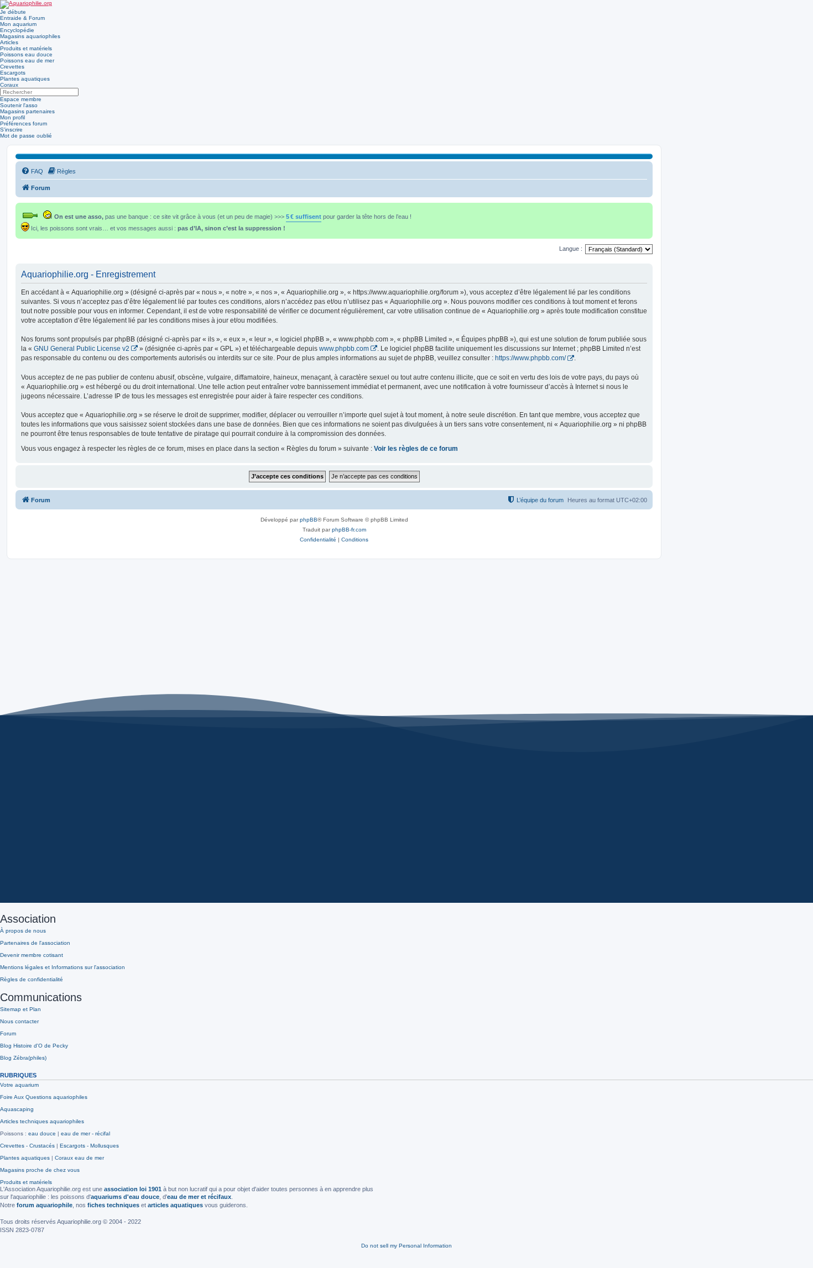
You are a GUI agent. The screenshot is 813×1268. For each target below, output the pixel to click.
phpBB (308, 520)
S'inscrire (11, 130)
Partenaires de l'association (35, 943)
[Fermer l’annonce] (645, 209)
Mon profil (12, 117)
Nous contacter (19, 1021)
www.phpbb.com (344, 348)
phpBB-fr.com (349, 530)
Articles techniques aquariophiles (42, 1121)
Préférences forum (23, 123)
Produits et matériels (26, 48)
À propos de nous (23, 931)
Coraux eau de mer (79, 1158)
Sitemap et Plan (20, 1009)
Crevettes (12, 67)
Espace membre (20, 99)
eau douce (42, 1133)
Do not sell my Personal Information (406, 1246)
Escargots (12, 73)
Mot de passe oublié (26, 136)
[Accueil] (26, 4)
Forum (8, 1033)
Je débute (13, 12)
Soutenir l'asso (19, 105)
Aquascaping (17, 1109)
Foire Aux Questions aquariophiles (43, 1097)
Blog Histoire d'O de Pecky (34, 1046)
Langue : (570, 248)
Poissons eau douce (26, 54)
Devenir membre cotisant (31, 955)
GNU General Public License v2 (81, 348)
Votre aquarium (19, 1085)
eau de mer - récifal (85, 1133)
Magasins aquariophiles (30, 36)
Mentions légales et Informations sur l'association (62, 967)
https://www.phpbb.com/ (530, 358)
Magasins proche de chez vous (40, 1170)
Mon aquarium (18, 24)
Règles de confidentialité (31, 979)
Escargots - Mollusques (89, 1146)
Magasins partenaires (27, 111)
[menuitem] (32, 171)
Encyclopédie (17, 30)
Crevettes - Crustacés (27, 1146)
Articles (9, 42)
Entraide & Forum (22, 18)
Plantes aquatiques (25, 79)
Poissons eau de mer (27, 60)
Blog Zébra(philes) (23, 1058)
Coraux (9, 85)
